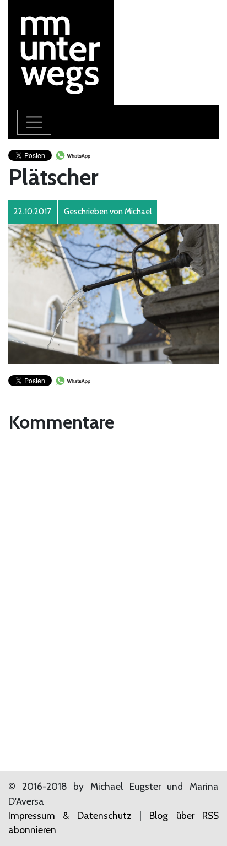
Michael (138, 211)
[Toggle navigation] (34, 122)
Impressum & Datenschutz (70, 815)
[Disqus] (113, 574)
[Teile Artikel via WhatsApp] (72, 154)
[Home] (61, 51)
